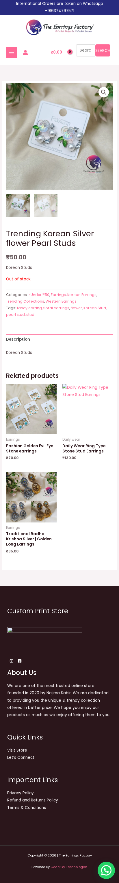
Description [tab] (18, 339)
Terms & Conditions (26, 807)
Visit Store (17, 750)
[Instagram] (11, 661)
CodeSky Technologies (69, 867)
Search (102, 50)
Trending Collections (25, 301)
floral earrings (56, 307)
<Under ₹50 (39, 294)
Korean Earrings (81, 294)
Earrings (58, 294)
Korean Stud (94, 307)
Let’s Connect (20, 757)
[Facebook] (20, 661)
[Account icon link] (25, 52)
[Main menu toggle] (11, 52)
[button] (103, 92)
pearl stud (15, 314)
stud (30, 314)
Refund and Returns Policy (32, 800)
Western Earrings (61, 301)
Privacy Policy (20, 793)
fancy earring (29, 307)
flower (76, 307)
